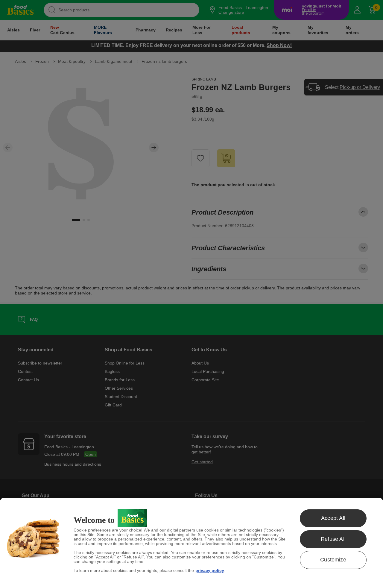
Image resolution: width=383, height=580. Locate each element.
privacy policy (209, 570)
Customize (333, 560)
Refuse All (333, 539)
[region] (191, 539)
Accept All (333, 518)
